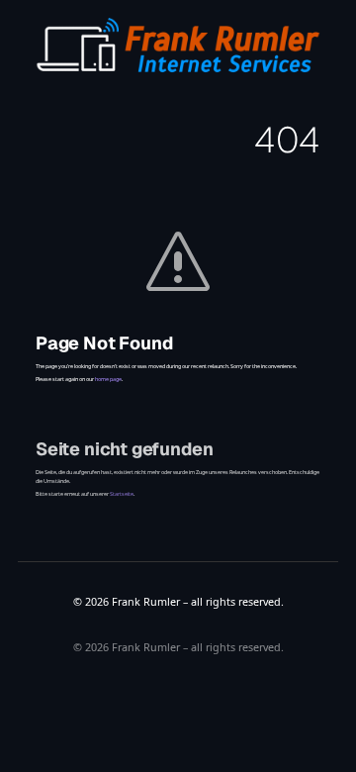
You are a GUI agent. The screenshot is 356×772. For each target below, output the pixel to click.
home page (108, 379)
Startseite (122, 494)
